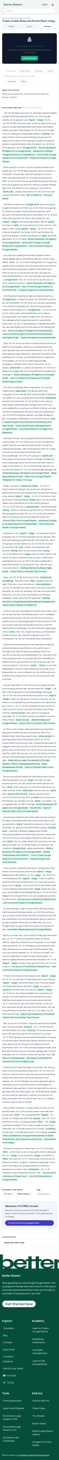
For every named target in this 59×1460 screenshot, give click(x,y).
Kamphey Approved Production (34, 1455)
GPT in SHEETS (34, 195)
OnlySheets (35, 807)
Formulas (7, 1342)
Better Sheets (13, 4)
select (51, 221)
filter (17, 1114)
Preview (39, 71)
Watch (11, 26)
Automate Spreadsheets (40, 1351)
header (44, 1114)
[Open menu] (52, 4)
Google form (32, 204)
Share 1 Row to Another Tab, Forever (28, 571)
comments (33, 1169)
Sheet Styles (39, 1408)
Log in (45, 4)
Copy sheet (25, 71)
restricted (15, 367)
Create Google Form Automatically (36, 290)
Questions (8, 1356)
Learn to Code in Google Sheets (41, 1330)
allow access (22, 719)
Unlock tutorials (29, 58)
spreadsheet (32, 506)
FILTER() (8, 1194)
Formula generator (12, 1400)
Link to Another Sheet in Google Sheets (22, 902)
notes (12, 631)
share (31, 780)
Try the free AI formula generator (23, 1223)
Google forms (29, 147)
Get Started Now (18, 1304)
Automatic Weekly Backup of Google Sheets (29, 929)
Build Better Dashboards (39, 1341)
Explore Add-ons (41, 1400)
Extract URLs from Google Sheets (20, 520)
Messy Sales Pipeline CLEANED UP (20, 605)
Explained (8, 1361)
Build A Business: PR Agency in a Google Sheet (26, 472)
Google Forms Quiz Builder (42, 1443)
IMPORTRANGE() (24, 1194)
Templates (8, 1328)
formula (28, 1026)
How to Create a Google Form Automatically (30, 330)
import (32, 119)
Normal (47, 26)
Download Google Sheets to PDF (12, 1417)
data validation (43, 584)
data (16, 225)
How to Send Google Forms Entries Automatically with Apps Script (28, 422)
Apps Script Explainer (13, 1408)
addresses (21, 390)
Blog (5, 1335)
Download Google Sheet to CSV (12, 1428)
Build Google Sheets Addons (43, 1433)
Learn (29, 26)
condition (50, 1128)
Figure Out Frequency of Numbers (37, 1014)
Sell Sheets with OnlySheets (11, 1439)
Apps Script (9, 1349)
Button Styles (39, 1423)
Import (6, 963)
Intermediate (43, 1194)
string (6, 510)
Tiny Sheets (39, 1415)
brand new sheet (29, 485)
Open (50, 71)
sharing (46, 133)
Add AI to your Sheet (13, 1368)
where (33, 665)
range (40, 119)
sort (21, 547)
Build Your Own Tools (14, 1242)
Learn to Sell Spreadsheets (40, 1362)
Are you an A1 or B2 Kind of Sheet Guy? (37, 899)
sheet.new (8, 191)
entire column (18, 712)
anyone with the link (17, 793)
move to (7, 989)
